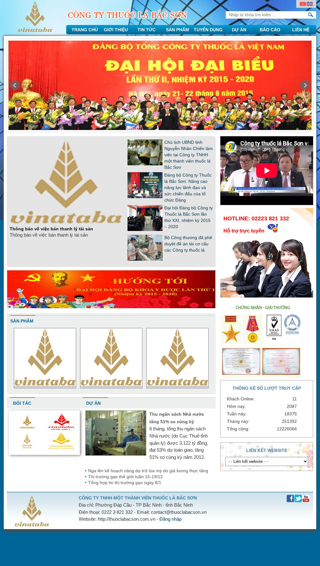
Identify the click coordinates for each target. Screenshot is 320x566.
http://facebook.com (290, 499)
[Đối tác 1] (61, 447)
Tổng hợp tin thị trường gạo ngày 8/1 (124, 482)
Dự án (239, 29)
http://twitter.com (298, 499)
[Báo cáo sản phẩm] (45, 384)
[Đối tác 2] (27, 447)
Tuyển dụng (208, 29)
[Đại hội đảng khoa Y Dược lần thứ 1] (111, 306)
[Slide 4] (160, 87)
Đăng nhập (170, 519)
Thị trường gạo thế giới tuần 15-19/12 (125, 476)
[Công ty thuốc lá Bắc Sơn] (35, 30)
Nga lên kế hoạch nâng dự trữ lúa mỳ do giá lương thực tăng (148, 470)
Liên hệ (300, 29)
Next (305, 85)
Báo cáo (270, 29)
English (309, 4)
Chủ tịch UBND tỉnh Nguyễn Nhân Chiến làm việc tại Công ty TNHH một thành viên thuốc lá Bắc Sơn (188, 155)
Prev (15, 85)
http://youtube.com (306, 499)
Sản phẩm (177, 29)
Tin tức (147, 29)
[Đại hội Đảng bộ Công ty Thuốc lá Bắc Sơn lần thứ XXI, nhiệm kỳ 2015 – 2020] (145, 229)
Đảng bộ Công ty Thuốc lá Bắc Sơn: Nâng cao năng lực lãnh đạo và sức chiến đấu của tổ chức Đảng (188, 188)
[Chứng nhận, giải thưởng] (262, 376)
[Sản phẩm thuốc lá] (111, 384)
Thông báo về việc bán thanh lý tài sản (51, 228)
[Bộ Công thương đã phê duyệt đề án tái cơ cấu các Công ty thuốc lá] (145, 259)
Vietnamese (302, 4)
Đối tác (22, 403)
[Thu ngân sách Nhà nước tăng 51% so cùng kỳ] (115, 454)
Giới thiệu (116, 29)
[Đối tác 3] (61, 428)
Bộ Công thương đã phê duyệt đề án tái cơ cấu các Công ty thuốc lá (188, 244)
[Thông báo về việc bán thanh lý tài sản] (66, 222)
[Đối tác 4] (27, 428)
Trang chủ (85, 29)
